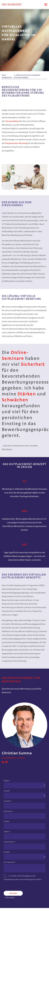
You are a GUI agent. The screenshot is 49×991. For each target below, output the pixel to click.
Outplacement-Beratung (16, 143)
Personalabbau (12, 121)
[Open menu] (45, 4)
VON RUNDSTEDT (7, 76)
